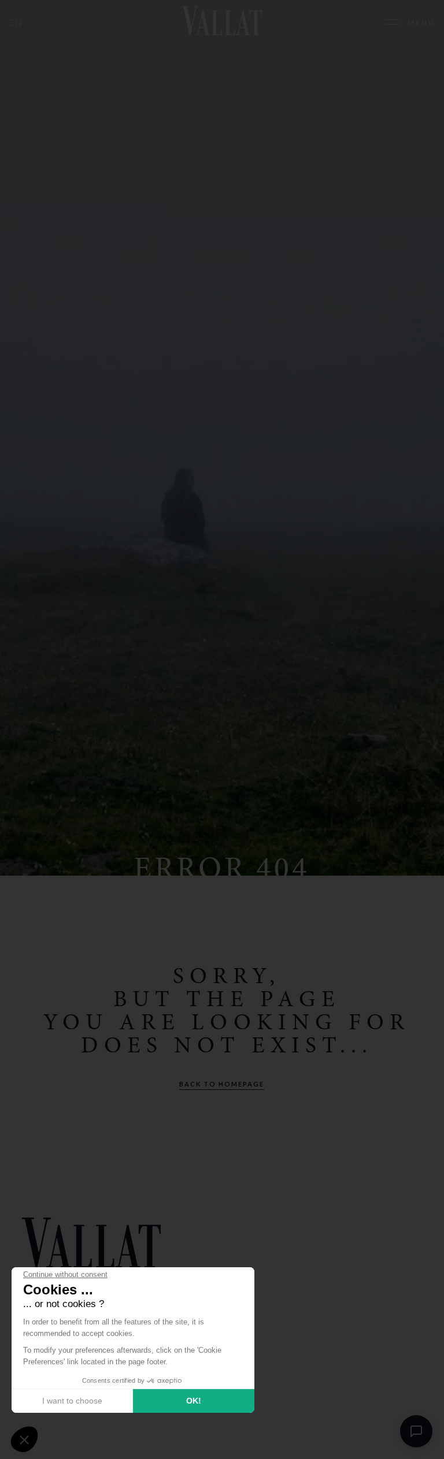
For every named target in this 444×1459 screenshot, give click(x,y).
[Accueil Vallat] (222, 22)
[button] (24, 1439)
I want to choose (72, 1400)
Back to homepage (221, 1084)
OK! (193, 1400)
